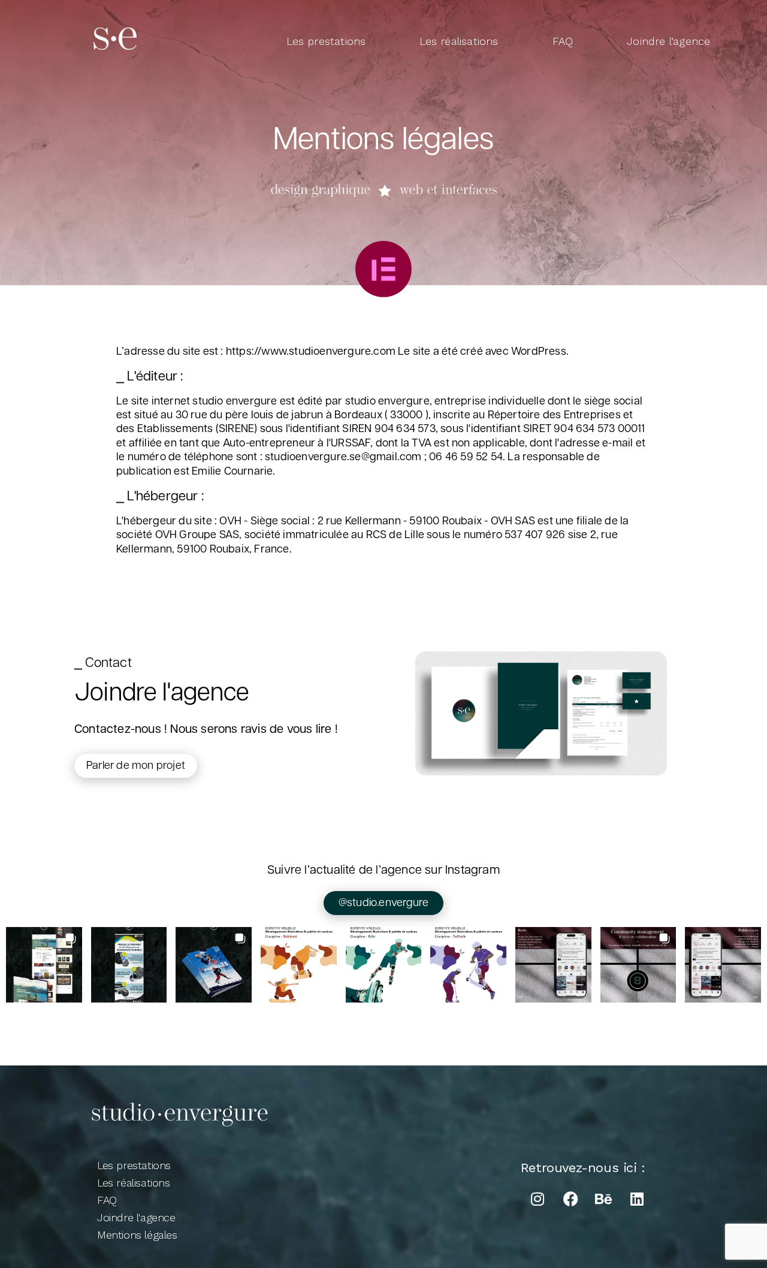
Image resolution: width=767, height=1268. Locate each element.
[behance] (603, 1199)
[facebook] (570, 1199)
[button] (44, 965)
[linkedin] (636, 1199)
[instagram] (537, 1199)
